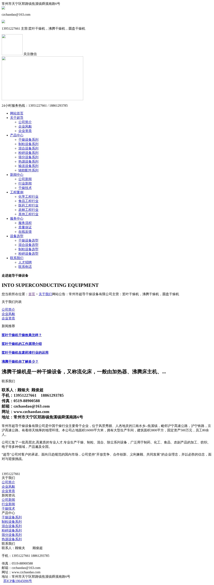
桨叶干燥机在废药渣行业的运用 (25, 352)
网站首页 (16, 113)
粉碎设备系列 (28, 152)
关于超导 (16, 117)
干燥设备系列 (28, 139)
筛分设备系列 (28, 157)
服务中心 (16, 218)
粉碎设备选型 (28, 253)
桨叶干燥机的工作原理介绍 (22, 344)
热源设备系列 (28, 161)
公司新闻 (25, 179)
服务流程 (25, 223)
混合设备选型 (28, 245)
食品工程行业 (28, 201)
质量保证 (25, 227)
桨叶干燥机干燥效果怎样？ (22, 335)
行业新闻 (25, 183)
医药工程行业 (28, 205)
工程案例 (16, 192)
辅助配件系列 (28, 170)
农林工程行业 (28, 209)
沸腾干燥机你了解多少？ (20, 361)
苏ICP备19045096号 (17, 581)
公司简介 (25, 122)
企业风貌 (25, 126)
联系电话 (25, 266)
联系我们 (16, 258)
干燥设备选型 (28, 240)
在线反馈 (25, 231)
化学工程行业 (28, 196)
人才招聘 (25, 262)
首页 (31, 294)
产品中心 (16, 135)
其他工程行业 (28, 214)
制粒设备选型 (28, 249)
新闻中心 (16, 174)
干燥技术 (25, 188)
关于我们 (45, 294)
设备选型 (16, 236)
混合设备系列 (28, 148)
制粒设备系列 (28, 144)
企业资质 (25, 131)
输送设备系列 (28, 166)
